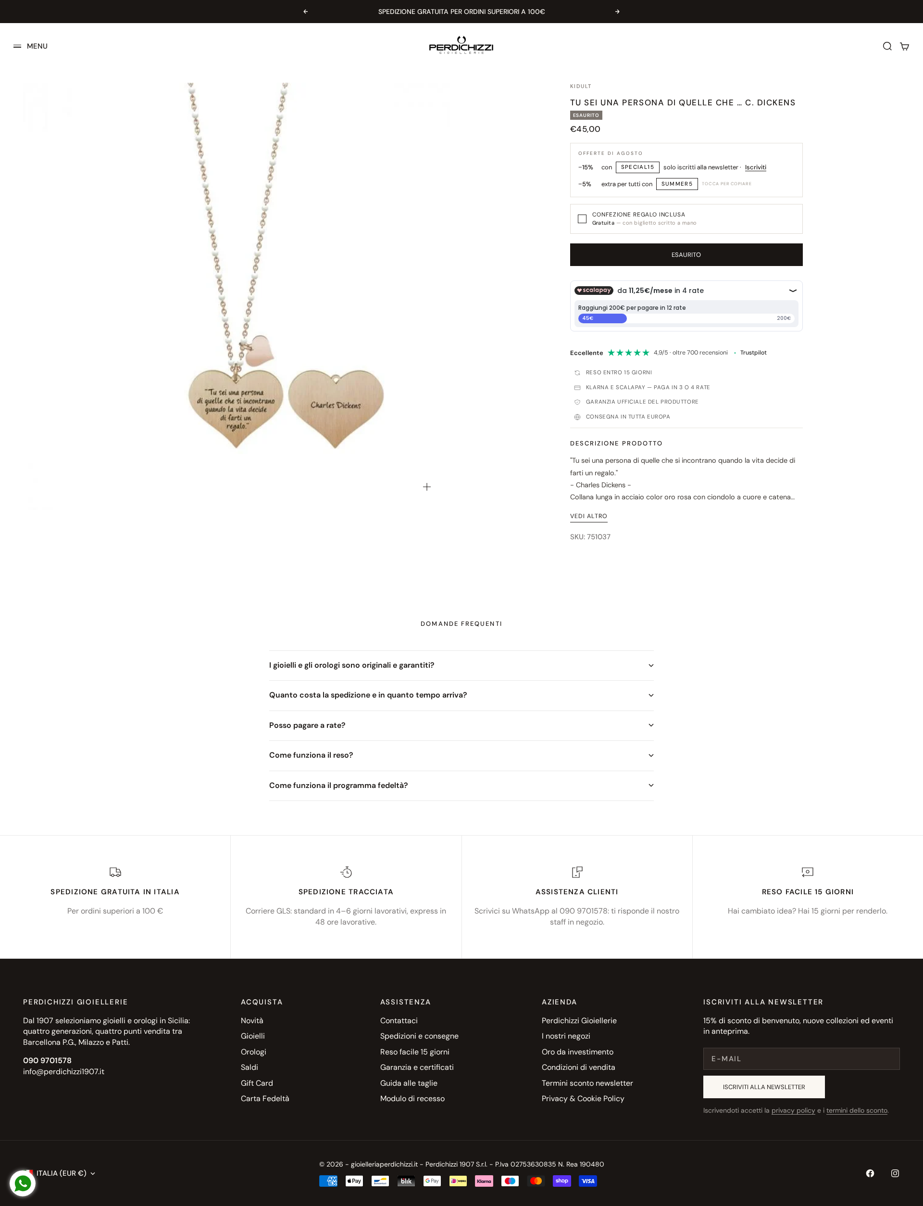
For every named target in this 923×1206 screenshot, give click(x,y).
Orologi (253, 1052)
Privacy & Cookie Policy (583, 1098)
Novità (252, 1021)
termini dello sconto (856, 1110)
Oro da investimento (577, 1052)
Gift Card (257, 1083)
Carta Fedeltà (265, 1098)
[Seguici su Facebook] (870, 1173)
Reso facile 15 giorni (414, 1052)
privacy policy (793, 1110)
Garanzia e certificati (417, 1067)
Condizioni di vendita (578, 1067)
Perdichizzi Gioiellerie (579, 1021)
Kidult (581, 86)
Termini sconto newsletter (587, 1083)
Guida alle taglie (408, 1083)
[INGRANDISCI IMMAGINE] (427, 486)
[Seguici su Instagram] (895, 1173)
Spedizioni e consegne (419, 1036)
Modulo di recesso (412, 1098)
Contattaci (399, 1021)
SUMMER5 (677, 184)
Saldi (249, 1067)
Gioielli (253, 1036)
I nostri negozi (566, 1036)
